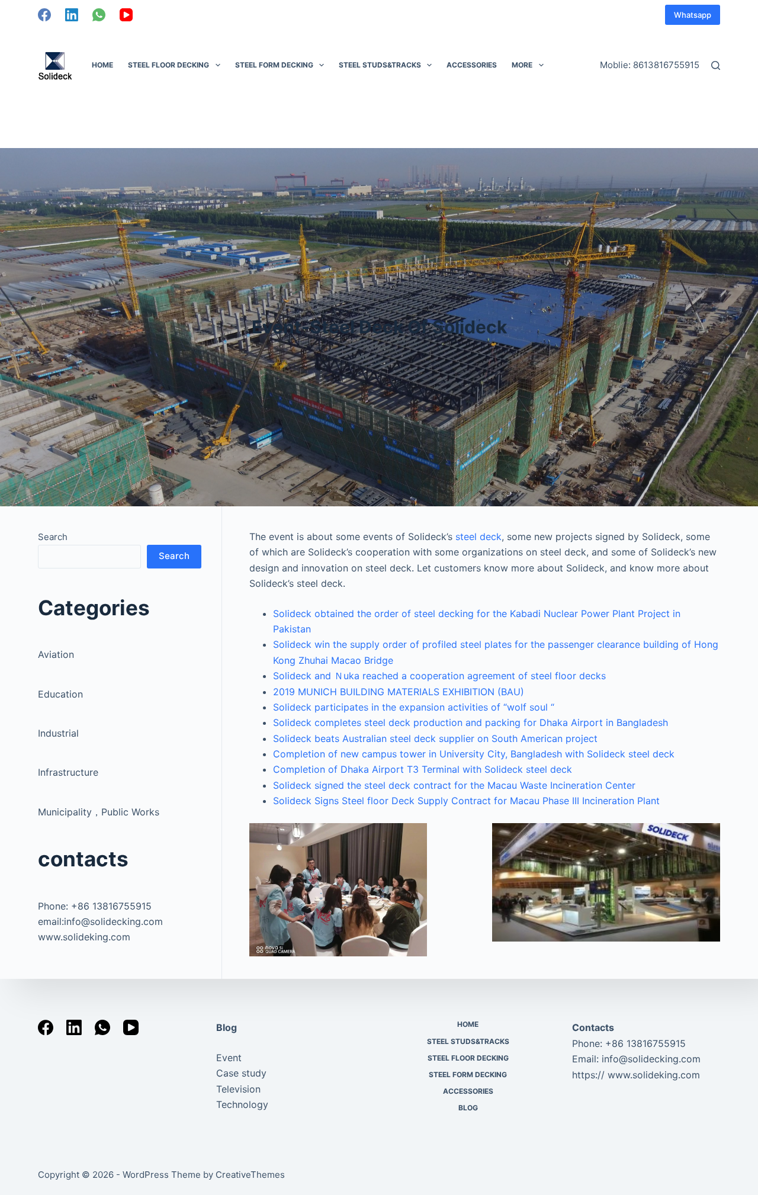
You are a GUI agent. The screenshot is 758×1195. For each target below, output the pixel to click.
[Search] (715, 65)
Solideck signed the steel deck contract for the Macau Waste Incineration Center (454, 785)
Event (229, 1058)
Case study (241, 1073)
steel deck (478, 536)
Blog (226, 1027)
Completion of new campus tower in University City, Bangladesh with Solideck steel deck (474, 754)
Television (238, 1089)
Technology (242, 1104)
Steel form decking (274, 64)
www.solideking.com (84, 937)
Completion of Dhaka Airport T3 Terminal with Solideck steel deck (422, 769)
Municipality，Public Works (98, 812)
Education (60, 694)
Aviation (56, 654)
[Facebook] (44, 14)
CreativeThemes (250, 1174)
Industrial (58, 733)
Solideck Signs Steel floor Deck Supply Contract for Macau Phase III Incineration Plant (466, 801)
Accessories (472, 64)
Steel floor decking (168, 64)
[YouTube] (126, 14)
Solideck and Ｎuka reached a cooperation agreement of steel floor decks (439, 676)
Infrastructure (68, 772)
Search (53, 536)
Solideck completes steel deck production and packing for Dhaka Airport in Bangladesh (470, 722)
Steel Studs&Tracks (380, 64)
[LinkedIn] (71, 14)
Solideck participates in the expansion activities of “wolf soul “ (413, 707)
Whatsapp (692, 15)
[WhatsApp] (98, 14)
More (522, 64)
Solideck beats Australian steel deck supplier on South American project (435, 738)
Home (102, 64)
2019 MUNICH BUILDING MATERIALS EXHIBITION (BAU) (398, 692)
